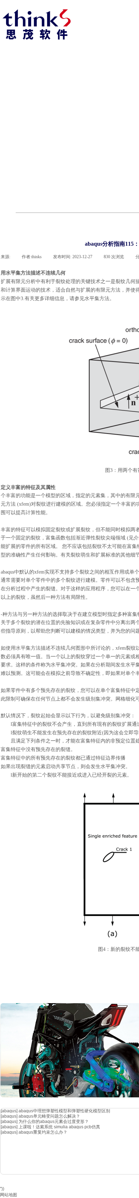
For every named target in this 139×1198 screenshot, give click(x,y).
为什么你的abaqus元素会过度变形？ (54, 1121)
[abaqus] (9, 1110)
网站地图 (8, 1194)
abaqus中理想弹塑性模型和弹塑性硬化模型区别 (64, 1110)
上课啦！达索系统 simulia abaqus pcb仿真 (59, 1126)
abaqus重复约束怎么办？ (43, 1132)
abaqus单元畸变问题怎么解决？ (49, 1116)
